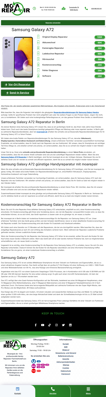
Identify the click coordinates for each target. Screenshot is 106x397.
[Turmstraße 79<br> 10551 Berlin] (63, 8)
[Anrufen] (53, 389)
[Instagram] (56, 325)
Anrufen (52, 393)
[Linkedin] (70, 325)
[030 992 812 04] (86, 8)
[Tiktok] (49, 325)
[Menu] (88, 389)
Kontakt (17, 393)
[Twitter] (63, 325)
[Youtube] (42, 325)
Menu (88, 393)
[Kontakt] (17, 389)
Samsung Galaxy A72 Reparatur (14, 157)
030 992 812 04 (96, 8)
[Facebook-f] (35, 325)
